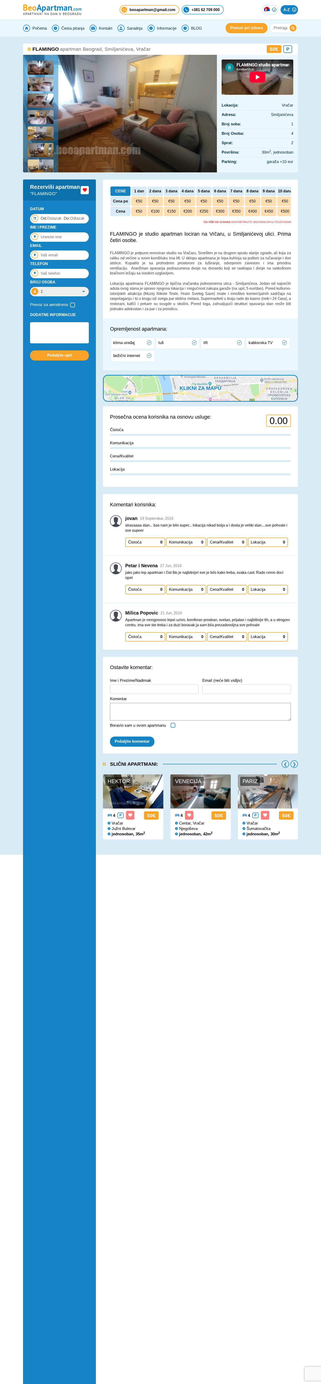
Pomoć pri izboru (246, 28)
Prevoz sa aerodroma (49, 304)
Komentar (118, 699)
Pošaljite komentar (132, 741)
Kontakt (105, 28)
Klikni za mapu (200, 388)
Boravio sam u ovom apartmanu (138, 725)
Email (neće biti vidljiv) (222, 680)
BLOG (196, 28)
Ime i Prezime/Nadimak (130, 680)
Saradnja (134, 28)
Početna (39, 28)
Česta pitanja (72, 28)
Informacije (166, 28)
